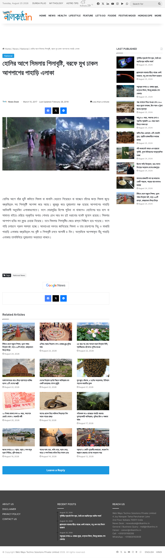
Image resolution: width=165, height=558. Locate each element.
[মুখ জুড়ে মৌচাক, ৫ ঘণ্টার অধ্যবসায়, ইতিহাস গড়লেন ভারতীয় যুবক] (93, 368)
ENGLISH (149, 552)
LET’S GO (100, 15)
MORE (158, 15)
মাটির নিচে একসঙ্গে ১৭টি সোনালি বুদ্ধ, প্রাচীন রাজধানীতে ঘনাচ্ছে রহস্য (148, 136)
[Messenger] (63, 110)
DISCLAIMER (9, 509)
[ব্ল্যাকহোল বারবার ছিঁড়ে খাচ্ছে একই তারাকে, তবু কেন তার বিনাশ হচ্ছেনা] (125, 77)
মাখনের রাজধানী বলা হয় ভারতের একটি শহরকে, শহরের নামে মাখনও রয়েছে (149, 181)
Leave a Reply (56, 470)
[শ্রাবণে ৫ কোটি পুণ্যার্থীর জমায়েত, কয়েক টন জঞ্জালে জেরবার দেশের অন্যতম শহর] (93, 437)
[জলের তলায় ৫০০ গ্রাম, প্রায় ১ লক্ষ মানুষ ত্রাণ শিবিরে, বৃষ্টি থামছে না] (18, 437)
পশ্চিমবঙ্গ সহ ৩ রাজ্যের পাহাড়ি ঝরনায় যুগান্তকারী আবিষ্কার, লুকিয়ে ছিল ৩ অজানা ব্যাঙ (92, 416)
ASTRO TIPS (72, 3)
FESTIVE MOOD (127, 15)
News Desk (13, 102)
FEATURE (88, 15)
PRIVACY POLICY (11, 514)
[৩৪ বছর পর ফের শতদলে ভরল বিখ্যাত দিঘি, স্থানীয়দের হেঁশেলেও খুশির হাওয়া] (93, 332)
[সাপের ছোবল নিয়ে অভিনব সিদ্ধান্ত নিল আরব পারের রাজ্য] (56, 401)
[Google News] (56, 285)
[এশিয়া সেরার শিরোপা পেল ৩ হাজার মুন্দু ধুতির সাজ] (56, 332)
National (24, 48)
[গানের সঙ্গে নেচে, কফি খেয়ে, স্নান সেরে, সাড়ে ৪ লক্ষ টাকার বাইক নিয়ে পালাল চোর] (56, 437)
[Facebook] (48, 110)
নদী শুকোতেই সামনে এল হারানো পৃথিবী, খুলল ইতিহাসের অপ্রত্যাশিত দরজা (150, 152)
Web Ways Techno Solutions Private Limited (37, 552)
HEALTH (62, 15)
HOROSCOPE (145, 15)
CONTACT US (9, 519)
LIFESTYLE (75, 15)
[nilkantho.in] (17, 15)
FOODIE (112, 15)
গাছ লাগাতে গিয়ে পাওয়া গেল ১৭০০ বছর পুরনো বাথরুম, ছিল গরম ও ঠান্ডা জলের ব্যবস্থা (150, 105)
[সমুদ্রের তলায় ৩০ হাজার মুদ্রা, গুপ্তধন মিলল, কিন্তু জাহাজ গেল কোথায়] (125, 91)
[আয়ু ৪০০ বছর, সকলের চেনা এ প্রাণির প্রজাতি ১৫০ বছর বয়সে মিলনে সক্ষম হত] (125, 122)
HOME (42, 15)
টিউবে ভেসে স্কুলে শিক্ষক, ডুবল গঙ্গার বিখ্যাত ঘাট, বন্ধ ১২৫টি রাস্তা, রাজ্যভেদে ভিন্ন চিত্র (17, 346)
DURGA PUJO (39, 3)
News (16, 48)
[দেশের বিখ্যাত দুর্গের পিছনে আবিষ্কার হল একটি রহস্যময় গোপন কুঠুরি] (56, 368)
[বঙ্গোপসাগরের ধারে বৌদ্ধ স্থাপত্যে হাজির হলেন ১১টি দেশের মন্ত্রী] (18, 368)
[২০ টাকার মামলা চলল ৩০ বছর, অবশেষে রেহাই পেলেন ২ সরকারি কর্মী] (18, 401)
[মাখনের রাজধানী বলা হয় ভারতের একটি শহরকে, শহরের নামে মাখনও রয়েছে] (125, 183)
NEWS (52, 15)
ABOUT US (8, 504)
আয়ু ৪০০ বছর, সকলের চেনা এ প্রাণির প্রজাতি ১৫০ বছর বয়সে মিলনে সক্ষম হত (148, 121)
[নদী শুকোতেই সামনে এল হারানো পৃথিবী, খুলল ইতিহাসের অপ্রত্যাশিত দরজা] (125, 153)
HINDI (159, 552)
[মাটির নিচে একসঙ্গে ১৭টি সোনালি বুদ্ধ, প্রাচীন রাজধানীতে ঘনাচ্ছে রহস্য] (125, 137)
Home (7, 48)
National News (19, 275)
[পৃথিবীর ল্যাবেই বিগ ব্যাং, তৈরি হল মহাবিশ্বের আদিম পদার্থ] (125, 62)
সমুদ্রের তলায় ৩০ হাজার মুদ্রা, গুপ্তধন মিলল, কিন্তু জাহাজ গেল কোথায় (148, 90)
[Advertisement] (82, 34)
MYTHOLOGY (56, 3)
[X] (56, 110)
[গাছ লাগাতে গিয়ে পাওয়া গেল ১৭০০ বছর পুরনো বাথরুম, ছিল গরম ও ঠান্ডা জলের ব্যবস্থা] (125, 107)
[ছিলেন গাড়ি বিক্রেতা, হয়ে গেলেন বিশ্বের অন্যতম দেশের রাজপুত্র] (125, 168)
